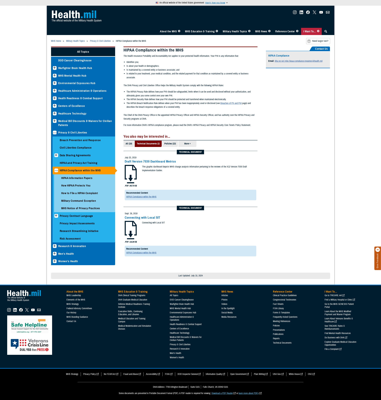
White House (294, 374)
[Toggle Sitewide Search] (325, 31)
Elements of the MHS (75, 299)
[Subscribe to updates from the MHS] (328, 13)
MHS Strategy (72, 304)
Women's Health (68, 261)
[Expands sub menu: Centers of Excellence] (55, 106)
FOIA (167, 374)
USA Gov (277, 374)
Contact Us (71, 321)
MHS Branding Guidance (77, 316)
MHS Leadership (73, 295)
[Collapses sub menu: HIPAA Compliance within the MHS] (56, 170)
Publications (278, 334)
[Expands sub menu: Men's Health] (55, 254)
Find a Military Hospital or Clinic (338, 299)
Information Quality (214, 374)
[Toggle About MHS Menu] (179, 31)
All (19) (129, 143)
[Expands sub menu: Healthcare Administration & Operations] (55, 91)
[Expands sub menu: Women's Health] (55, 261)
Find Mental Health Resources (338, 333)
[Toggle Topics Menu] (249, 31)
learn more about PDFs (249, 393)
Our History (71, 312)
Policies (276, 325)
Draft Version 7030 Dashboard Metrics (150, 161)
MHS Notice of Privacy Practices (80, 208)
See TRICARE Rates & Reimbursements (335, 327)
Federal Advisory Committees (79, 308)
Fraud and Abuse (130, 374)
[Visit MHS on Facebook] (308, 13)
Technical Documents (282, 342)
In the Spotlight (228, 308)
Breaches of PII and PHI (231, 103)
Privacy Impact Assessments (77, 223)
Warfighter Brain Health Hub (75, 68)
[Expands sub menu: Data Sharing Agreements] (56, 155)
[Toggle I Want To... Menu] (318, 31)
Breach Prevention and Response (80, 140)
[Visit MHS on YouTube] (321, 13)
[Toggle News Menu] (269, 31)
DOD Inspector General (188, 374)
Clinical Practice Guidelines (285, 295)
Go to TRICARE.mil (333, 295)
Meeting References (281, 321)
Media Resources (229, 316)
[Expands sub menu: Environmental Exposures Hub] (55, 83)
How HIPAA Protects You (76, 185)
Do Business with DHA (334, 337)
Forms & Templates (281, 312)
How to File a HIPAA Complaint (79, 193)
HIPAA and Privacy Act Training (78, 163)
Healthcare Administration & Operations (82, 90)
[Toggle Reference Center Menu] (297, 31)
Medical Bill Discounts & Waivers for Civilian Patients (85, 123)
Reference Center (285, 31)
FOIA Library (278, 308)
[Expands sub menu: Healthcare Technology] (55, 113)
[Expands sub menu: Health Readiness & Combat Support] (55, 98)
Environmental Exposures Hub (77, 83)
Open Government (238, 374)
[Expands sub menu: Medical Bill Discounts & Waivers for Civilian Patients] (55, 121)
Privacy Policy (89, 374)
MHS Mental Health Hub (72, 75)
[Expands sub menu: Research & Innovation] (55, 246)
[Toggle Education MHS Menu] (217, 31)
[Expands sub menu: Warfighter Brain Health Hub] (55, 68)
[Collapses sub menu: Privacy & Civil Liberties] (55, 132)
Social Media (227, 312)
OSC (310, 374)
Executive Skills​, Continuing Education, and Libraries (130, 313)
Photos (224, 299)
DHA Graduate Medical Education (132, 299)
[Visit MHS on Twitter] (314, 13)
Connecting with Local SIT (142, 218)
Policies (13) (170, 143)
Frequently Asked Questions (285, 316)
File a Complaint (332, 349)
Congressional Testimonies (284, 299)
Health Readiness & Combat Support (80, 98)
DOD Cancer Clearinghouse (75, 60)
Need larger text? (320, 41)
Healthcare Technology (72, 113)
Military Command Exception (78, 200)
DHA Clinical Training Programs (131, 295)
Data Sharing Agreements (75, 155)
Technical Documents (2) (148, 143)
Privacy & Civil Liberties (72, 132)
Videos (224, 304)
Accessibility (151, 374)
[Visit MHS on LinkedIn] (301, 13)
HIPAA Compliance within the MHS (80, 170)
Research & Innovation (72, 246)
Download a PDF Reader (222, 393)
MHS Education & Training (200, 31)
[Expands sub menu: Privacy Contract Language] (56, 216)
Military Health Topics (235, 31)
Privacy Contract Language (76, 216)
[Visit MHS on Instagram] (295, 13)
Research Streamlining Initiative (79, 231)
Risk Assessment (70, 238)
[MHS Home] (26, 301)
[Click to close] (377, 250)
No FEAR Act (109, 374)
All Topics (83, 51)
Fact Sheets (278, 304)
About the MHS (168, 31)
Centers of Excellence (71, 106)
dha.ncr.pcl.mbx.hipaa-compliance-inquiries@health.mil (298, 61)
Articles (224, 295)
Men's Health (66, 253)
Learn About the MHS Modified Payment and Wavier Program (338, 313)
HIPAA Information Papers (77, 178)
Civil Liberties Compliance (76, 147)
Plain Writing (259, 374)
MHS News (261, 31)
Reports (276, 338)
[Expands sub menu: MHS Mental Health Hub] (55, 76)
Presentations (279, 329)
